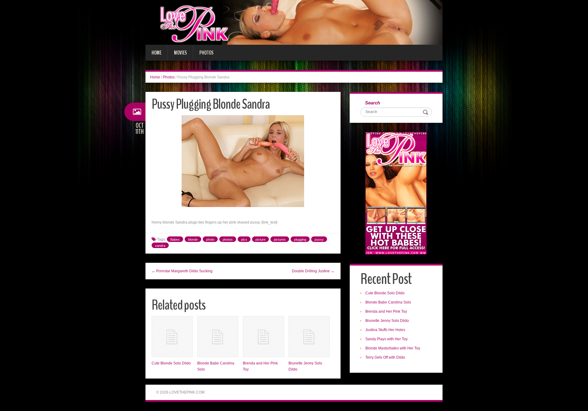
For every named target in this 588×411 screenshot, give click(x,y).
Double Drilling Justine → (313, 271)
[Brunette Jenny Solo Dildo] (309, 336)
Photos (206, 52)
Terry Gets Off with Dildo (385, 357)
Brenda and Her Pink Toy (386, 311)
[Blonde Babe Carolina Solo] (217, 336)
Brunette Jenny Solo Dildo (387, 321)
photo (210, 239)
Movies (180, 52)
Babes (175, 239)
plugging (300, 239)
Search (372, 102)
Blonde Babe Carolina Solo (388, 302)
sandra (160, 245)
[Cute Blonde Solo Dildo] (172, 336)
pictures (280, 239)
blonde (193, 239)
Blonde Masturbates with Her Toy (392, 348)
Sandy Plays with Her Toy (386, 339)
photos (228, 239)
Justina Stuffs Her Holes (385, 330)
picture (260, 239)
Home (156, 52)
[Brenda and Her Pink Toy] (263, 336)
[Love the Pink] (294, 22)
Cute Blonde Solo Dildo (171, 363)
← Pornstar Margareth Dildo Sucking (182, 271)
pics (244, 239)
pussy (319, 239)
